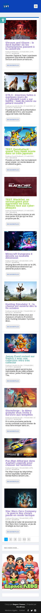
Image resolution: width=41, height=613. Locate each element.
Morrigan (15, 261)
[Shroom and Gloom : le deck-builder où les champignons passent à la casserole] (20, 29)
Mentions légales (11, 610)
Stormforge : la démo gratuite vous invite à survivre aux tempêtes (19, 412)
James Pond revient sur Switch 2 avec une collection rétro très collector (20, 359)
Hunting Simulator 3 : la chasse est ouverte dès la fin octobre (21, 306)
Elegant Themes (19, 604)
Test (6, 158)
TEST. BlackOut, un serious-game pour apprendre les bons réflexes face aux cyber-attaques (20, 203)
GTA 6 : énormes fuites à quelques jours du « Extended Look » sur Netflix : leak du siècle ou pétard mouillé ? (20, 99)
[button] (3, 20)
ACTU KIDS (8, 367)
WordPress (20, 607)
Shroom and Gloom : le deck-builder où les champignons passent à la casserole (20, 45)
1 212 (24, 541)
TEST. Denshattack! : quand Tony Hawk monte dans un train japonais (20, 151)
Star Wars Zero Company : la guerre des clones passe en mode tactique (20, 513)
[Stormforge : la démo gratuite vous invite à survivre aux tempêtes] (20, 397)
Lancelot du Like (17, 106)
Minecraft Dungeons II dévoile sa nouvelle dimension (18, 255)
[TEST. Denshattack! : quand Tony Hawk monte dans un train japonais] (20, 136)
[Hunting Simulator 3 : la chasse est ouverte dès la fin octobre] (20, 291)
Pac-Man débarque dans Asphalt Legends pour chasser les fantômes (20, 462)
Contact (22, 610)
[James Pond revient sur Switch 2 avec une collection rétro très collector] (20, 343)
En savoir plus (13, 65)
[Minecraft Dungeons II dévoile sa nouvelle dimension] (20, 241)
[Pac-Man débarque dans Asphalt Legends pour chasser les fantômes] (20, 448)
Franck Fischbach (17, 156)
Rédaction (15, 52)
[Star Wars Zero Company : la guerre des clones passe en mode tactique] (20, 498)
